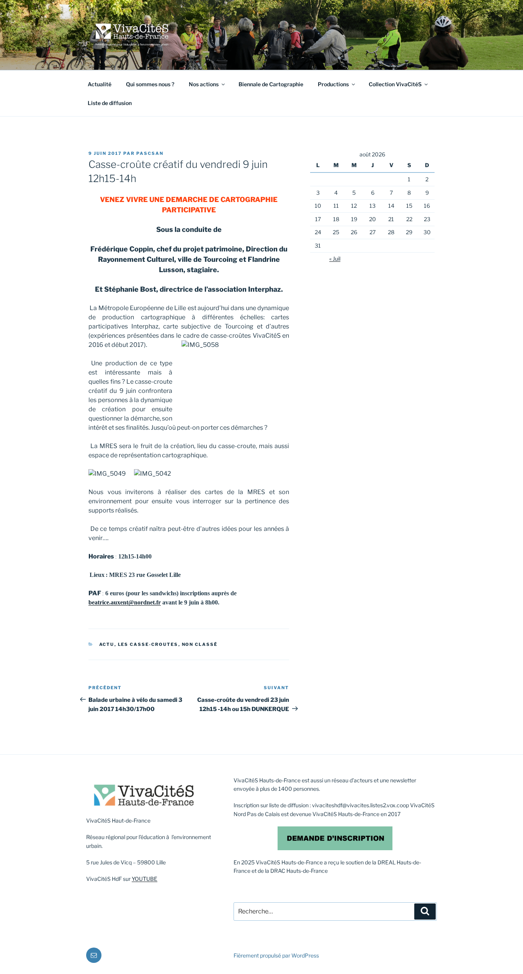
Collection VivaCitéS (395, 84)
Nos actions (204, 84)
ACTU (106, 644)
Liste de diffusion (110, 103)
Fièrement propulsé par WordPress (276, 955)
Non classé (200, 644)
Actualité (99, 84)
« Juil (334, 258)
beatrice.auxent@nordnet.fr (124, 602)
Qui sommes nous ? (150, 84)
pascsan (149, 153)
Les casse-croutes (148, 644)
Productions (333, 84)
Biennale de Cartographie (271, 84)
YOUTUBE (144, 878)
